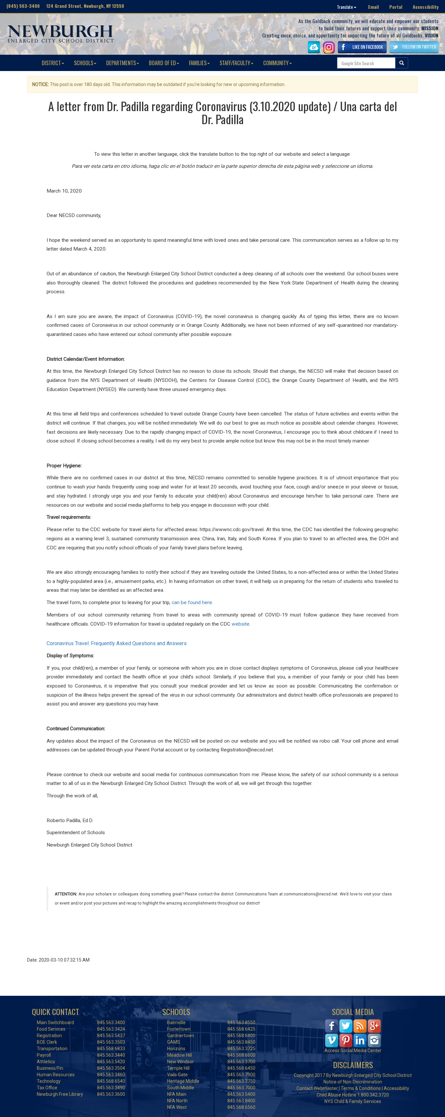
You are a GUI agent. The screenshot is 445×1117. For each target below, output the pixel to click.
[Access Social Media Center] (353, 1032)
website (241, 624)
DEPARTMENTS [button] (121, 63)
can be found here (192, 602)
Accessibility (425, 6)
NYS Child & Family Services (352, 1101)
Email (373, 6)
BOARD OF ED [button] (162, 63)
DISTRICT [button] (51, 63)
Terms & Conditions (361, 1088)
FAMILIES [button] (198, 63)
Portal (395, 6)
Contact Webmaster (317, 1088)
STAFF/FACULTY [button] (235, 63)
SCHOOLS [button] (83, 63)
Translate (345, 6)
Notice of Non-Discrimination (352, 1081)
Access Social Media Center (352, 1050)
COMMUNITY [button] (276, 63)
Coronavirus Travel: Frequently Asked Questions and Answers (117, 643)
